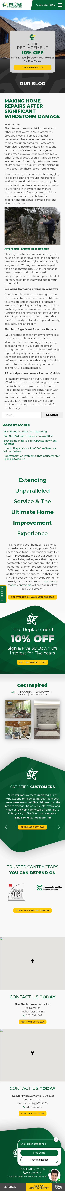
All (14, 692)
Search (52, 415)
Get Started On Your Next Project (32, 597)
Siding (23, 694)
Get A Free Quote (32, 67)
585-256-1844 (46, 5)
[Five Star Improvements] (12, 4)
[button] (32, 961)
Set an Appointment (39, 1187)
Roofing (27, 692)
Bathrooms (39, 694)
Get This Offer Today (32, 662)
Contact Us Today (32, 1022)
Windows (44, 692)
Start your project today (32, 910)
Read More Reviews (32, 827)
